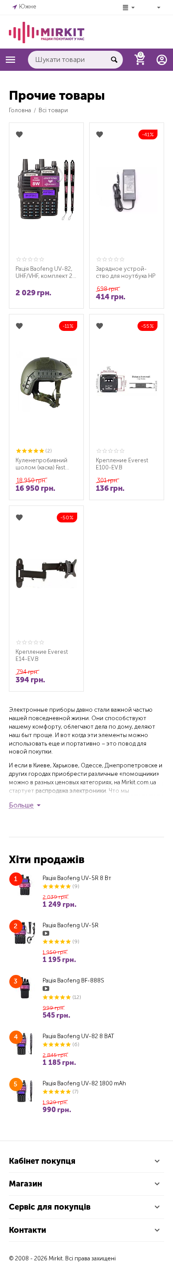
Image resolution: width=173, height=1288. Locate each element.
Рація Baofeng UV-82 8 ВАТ (78, 1036)
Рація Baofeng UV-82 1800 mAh (84, 1083)
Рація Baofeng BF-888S (73, 980)
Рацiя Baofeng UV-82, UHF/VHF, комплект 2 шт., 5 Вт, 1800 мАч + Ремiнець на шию (44, 272)
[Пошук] (114, 60)
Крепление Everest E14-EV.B (42, 655)
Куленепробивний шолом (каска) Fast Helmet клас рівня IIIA (44, 464)
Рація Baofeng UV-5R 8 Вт (77, 878)
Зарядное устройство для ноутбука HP (125, 272)
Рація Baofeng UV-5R (70, 925)
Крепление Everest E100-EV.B (122, 464)
